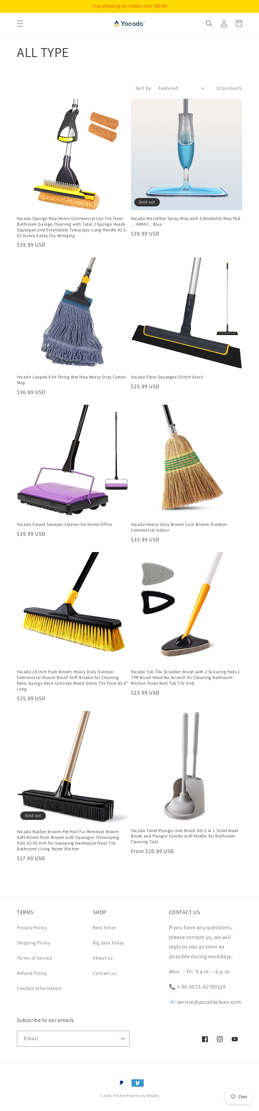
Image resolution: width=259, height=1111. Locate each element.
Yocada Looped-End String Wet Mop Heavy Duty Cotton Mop (71, 380)
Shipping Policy (33, 943)
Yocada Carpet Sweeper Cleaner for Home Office (64, 524)
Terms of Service (34, 958)
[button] (20, 23)
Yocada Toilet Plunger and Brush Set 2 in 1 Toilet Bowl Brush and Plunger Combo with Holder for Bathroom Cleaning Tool (184, 836)
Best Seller (104, 927)
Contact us (104, 973)
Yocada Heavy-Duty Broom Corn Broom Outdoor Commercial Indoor (179, 527)
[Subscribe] (121, 1039)
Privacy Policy (31, 927)
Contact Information (39, 988)
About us (103, 958)
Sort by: (144, 88)
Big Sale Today (108, 943)
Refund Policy (32, 973)
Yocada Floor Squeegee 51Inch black (167, 377)
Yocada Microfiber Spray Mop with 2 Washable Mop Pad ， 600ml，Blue (185, 221)
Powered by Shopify (143, 1095)
